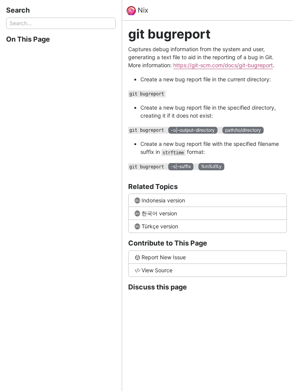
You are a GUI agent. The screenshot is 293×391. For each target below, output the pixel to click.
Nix (142, 10)
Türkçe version (160, 226)
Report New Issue (164, 257)
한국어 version (159, 213)
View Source (157, 270)
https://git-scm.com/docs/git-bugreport (223, 65)
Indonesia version (163, 200)
